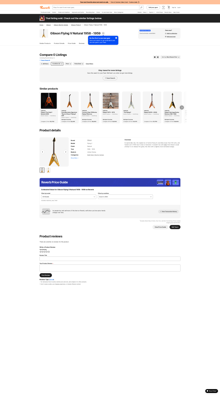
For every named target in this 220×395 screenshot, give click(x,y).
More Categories (118, 12)
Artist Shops (159, 12)
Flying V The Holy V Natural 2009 (46, 113)
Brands (140, 12)
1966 (165, 145)
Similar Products (45, 43)
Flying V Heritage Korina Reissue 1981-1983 (172, 113)
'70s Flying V (127, 112)
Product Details (59, 43)
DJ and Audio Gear (107, 12)
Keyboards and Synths (78, 12)
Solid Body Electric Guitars (95, 155)
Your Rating (43, 249)
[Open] (94, 196)
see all (51, 279)
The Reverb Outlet (45, 12)
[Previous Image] (42, 152)
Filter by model (45, 193)
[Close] (116, 38)
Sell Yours (175, 227)
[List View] (157, 57)
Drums (98, 12)
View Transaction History (169, 211)
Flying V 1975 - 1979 (109, 112)
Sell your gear (153, 7)
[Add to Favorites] (103, 33)
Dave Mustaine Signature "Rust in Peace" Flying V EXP (69, 114)
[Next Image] (65, 152)
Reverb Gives (168, 12)
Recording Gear (90, 12)
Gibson (89, 140)
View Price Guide (160, 227)
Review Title (43, 255)
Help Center (176, 12)
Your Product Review (46, 263)
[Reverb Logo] (45, 7)
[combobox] (67, 197)
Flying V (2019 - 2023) (150, 112)
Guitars (54, 12)
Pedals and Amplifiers (64, 12)
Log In (178, 7)
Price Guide (72, 43)
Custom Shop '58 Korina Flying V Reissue (89, 113)
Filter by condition (103, 193)
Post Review (46, 275)
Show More (74, 158)
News (144, 12)
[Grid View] (154, 57)
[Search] (141, 7)
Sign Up (174, 7)
